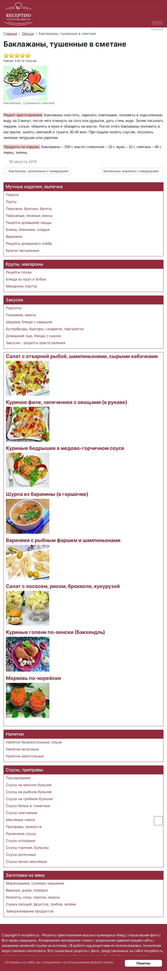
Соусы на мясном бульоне (28, 785)
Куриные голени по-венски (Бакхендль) (55, 632)
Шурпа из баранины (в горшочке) (47, 494)
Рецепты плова (19, 272)
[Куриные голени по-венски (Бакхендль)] (27, 654)
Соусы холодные (20, 840)
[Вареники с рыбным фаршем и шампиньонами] (27, 562)
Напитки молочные (22, 749)
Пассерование (18, 778)
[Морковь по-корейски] (27, 700)
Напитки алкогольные (25, 756)
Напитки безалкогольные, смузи (34, 742)
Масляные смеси (20, 819)
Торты (11, 201)
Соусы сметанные (21, 813)
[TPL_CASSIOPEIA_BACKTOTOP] (158, 820)
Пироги (12, 195)
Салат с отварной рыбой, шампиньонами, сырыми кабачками (82, 356)
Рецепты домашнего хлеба (29, 243)
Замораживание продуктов (29, 911)
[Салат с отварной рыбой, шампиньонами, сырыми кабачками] (27, 378)
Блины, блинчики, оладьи (28, 229)
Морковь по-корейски (33, 678)
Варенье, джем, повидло (27, 890)
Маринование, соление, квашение (35, 883)
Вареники (14, 236)
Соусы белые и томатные (28, 806)
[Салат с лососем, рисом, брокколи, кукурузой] (27, 608)
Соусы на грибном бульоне (29, 799)
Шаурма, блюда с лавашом (29, 322)
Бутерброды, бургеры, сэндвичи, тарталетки (45, 329)
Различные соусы (21, 833)
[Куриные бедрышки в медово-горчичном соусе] (27, 470)
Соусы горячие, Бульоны (27, 847)
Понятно (143, 963)
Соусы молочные (21, 854)
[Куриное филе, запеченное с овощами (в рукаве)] (27, 424)
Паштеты (14, 308)
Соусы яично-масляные (26, 861)
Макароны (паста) (21, 286)
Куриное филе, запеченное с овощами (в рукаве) (66, 402)
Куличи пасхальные (22, 250)
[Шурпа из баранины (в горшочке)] (27, 516)
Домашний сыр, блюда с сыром (33, 336)
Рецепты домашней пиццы (29, 222)
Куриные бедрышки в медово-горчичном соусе (65, 448)
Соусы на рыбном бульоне (29, 792)
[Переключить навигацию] (157, 25)
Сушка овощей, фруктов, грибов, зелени (41, 904)
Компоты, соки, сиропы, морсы (33, 897)
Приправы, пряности (24, 826)
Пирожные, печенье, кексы (29, 215)
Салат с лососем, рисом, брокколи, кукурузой (63, 586)
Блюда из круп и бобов (26, 279)
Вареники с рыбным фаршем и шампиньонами (63, 540)
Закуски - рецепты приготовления (35, 343)
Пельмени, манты (21, 315)
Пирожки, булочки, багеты (29, 208)
